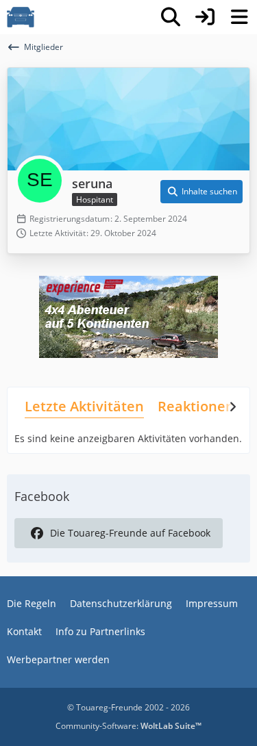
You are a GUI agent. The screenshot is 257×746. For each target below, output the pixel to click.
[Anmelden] (205, 17)
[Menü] (239, 17)
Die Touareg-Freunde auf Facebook (130, 532)
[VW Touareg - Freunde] (20, 17)
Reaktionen (196, 406)
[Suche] (170, 17)
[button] (201, 191)
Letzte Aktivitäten (84, 406)
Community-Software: (128, 726)
